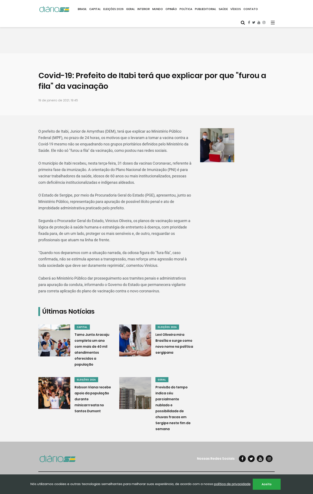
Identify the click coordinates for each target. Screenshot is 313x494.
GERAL (130, 9)
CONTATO (250, 9)
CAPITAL (95, 9)
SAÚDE (223, 9)
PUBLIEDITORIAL (205, 9)
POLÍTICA (185, 9)
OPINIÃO (171, 9)
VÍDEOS (235, 9)
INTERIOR (143, 9)
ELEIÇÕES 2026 (113, 9)
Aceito (267, 484)
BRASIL (82, 9)
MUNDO (157, 9)
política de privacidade (232, 484)
